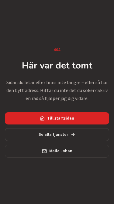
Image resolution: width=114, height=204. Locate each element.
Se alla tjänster (53, 135)
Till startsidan (60, 118)
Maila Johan (60, 151)
